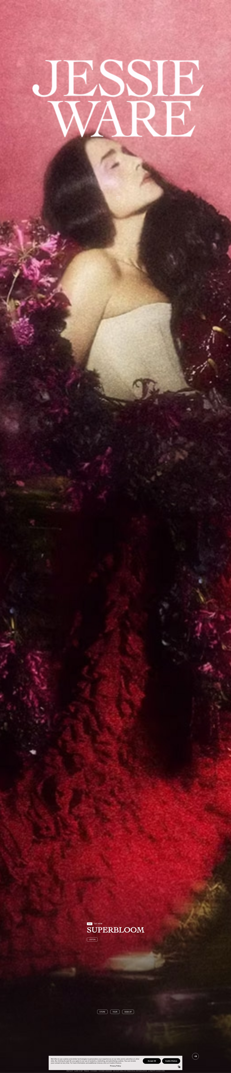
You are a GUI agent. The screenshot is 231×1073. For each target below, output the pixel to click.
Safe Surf (78, 1071)
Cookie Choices (105, 1071)
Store (102, 1011)
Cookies (93, 1071)
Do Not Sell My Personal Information (130, 1071)
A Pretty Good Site (156, 1071)
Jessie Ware (118, 98)
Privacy (69, 1071)
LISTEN (92, 939)
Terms (86, 1071)
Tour (115, 1011)
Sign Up (128, 1011)
